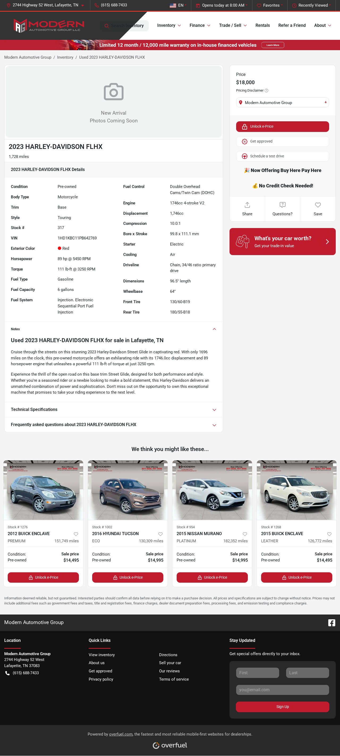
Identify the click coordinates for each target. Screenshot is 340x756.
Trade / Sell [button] (230, 25)
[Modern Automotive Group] (48, 25)
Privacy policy (101, 679)
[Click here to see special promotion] (170, 44)
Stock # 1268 (271, 527)
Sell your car (170, 662)
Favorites (271, 5)
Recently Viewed (313, 5)
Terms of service (174, 679)
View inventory (102, 654)
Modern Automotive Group (27, 57)
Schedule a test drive (267, 156)
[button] (47, 5)
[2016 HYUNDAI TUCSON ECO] (128, 490)
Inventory (65, 57)
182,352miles (235, 541)
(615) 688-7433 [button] (114, 5)
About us (97, 662)
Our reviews (169, 671)
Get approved (261, 141)
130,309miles (151, 541)
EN (181, 5)
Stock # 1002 (102, 527)
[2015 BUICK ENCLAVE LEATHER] (297, 490)
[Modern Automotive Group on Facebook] (330, 622)
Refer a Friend (292, 25)
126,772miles (320, 541)
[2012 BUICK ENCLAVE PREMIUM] (43, 490)
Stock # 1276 (18, 527)
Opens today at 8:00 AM (223, 5)
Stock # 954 (186, 527)
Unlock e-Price (261, 126)
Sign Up (283, 707)
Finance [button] (197, 25)
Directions (168, 654)
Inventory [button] (166, 25)
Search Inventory (127, 25)
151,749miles (66, 541)
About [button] (320, 25)
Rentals (263, 25)
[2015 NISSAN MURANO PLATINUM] (212, 490)
